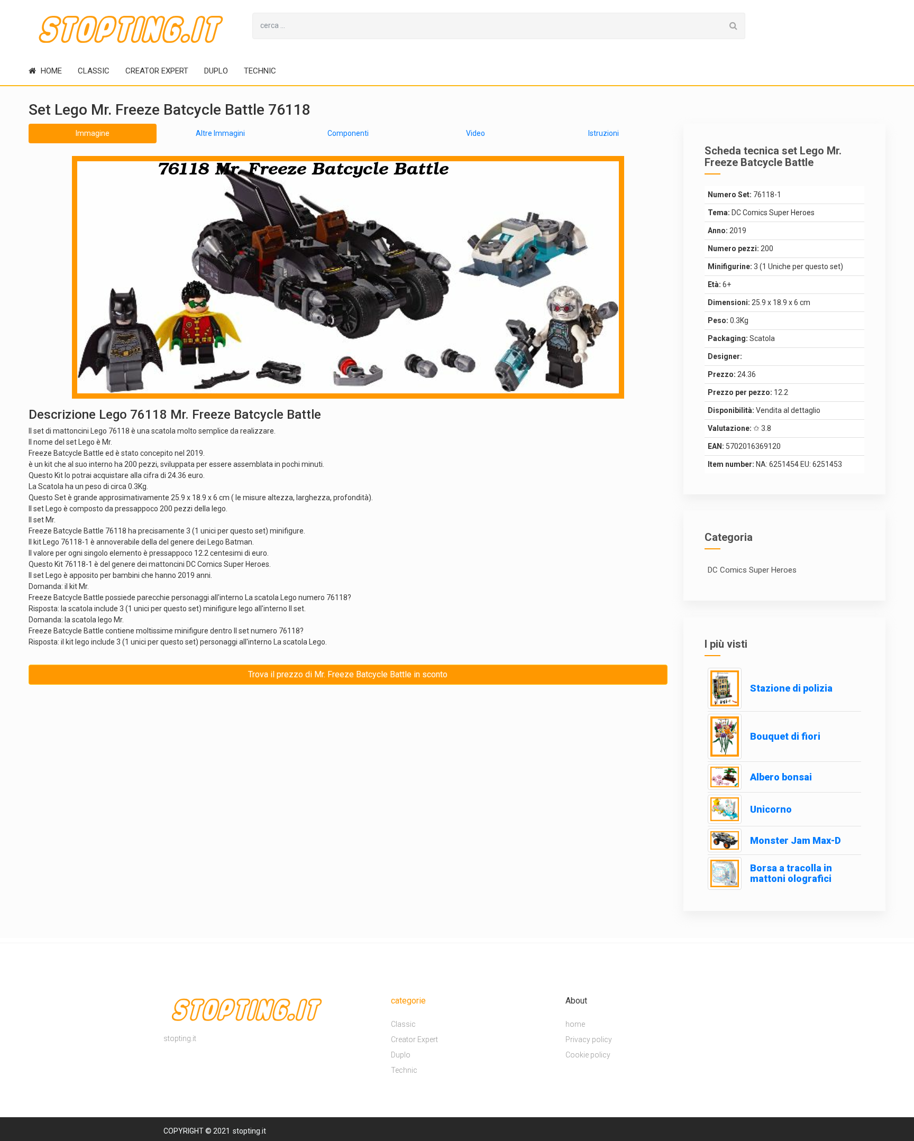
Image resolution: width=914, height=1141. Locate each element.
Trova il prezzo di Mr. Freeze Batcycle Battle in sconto (347, 674)
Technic (260, 71)
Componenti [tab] (348, 133)
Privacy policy (588, 1039)
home (50, 71)
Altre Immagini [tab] (220, 133)
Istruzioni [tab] (603, 133)
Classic (93, 71)
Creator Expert (156, 71)
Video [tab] (475, 133)
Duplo (216, 71)
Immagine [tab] (92, 133)
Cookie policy (587, 1055)
